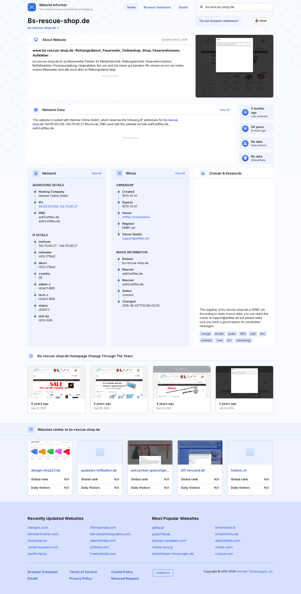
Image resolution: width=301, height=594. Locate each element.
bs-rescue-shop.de (42, 27)
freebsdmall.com (103, 554)
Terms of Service (83, 572)
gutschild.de (161, 534)
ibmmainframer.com (43, 534)
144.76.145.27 (69, 206)
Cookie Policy (122, 572)
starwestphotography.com (110, 534)
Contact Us (163, 572)
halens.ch (239, 470)
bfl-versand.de (193, 470)
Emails (183, 7)
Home (131, 7)
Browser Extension (157, 7)
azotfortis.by (37, 554)
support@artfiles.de (135, 238)
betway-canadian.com (169, 540)
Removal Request (125, 578)
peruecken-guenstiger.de (151, 470)
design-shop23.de (45, 470)
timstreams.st (225, 527)
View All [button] (224, 109)
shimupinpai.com (103, 527)
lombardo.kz (37, 540)
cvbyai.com (224, 554)
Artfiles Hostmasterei (136, 217)
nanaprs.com (38, 527)
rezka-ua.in (224, 547)
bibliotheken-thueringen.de (173, 554)
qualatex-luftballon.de (99, 470)
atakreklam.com (227, 540)
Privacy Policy (80, 578)
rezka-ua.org (162, 547)
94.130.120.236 (48, 206)
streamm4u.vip (226, 534)
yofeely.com (99, 547)
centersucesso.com (43, 547)
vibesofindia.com (103, 540)
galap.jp (158, 527)
